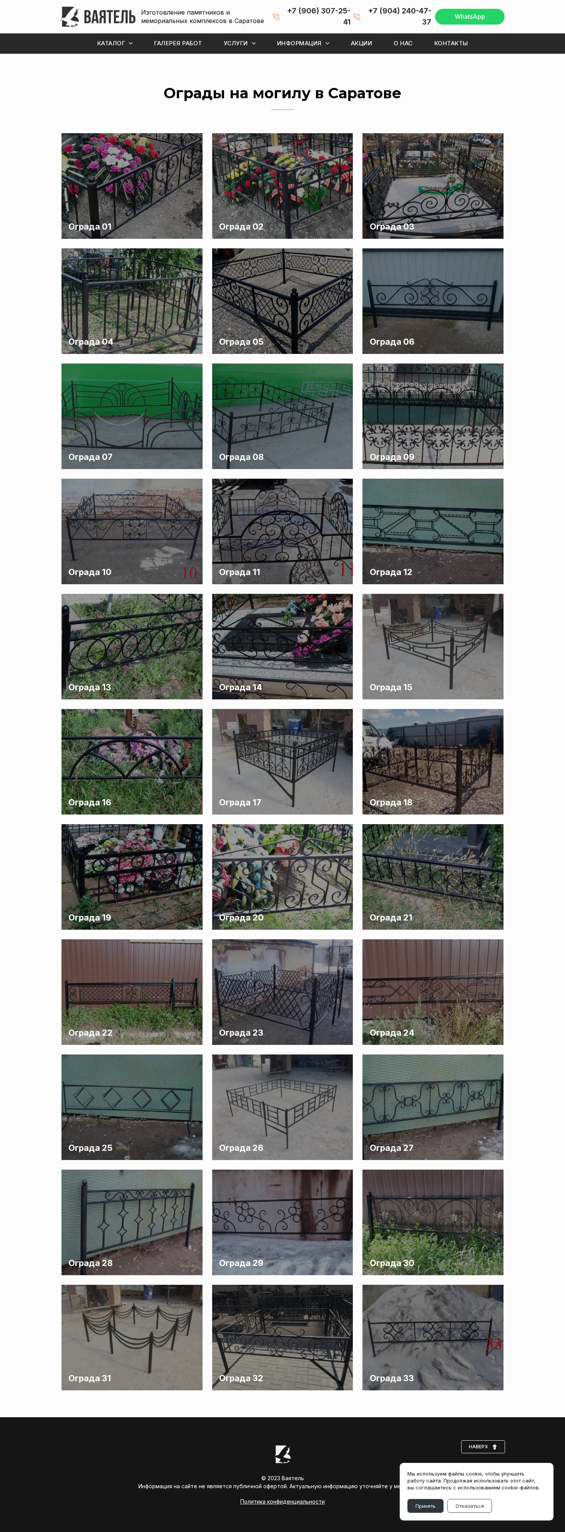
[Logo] (98, 17)
